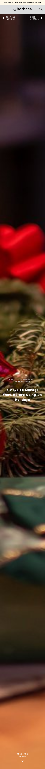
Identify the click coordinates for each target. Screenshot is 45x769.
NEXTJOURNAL (34, 18)
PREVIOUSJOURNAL (11, 18)
